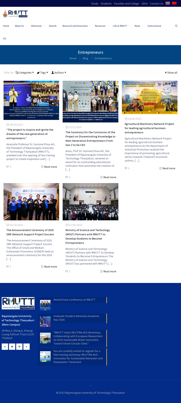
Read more (50, 167)
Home (73, 58)
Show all (172, 72)
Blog (85, 58)
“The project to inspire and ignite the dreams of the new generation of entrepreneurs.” (29, 134)
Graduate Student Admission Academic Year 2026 (76, 318)
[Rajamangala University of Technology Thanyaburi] (15, 13)
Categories (25, 72)
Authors (59, 72)
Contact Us (156, 3)
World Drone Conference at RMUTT (74, 299)
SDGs (144, 3)
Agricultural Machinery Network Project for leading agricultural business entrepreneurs (149, 128)
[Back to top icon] (90, 386)
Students (106, 3)
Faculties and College (126, 3)
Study (94, 3)
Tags (43, 72)
